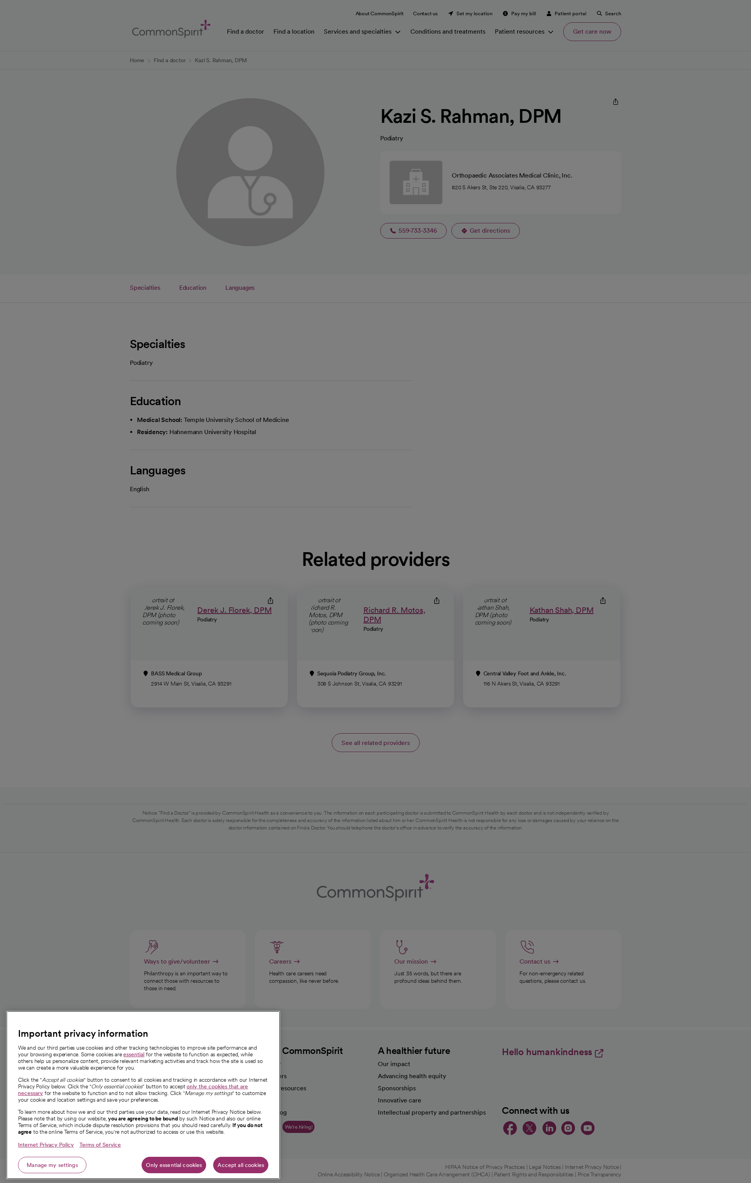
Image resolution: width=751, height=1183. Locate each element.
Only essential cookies (174, 1165)
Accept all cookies (240, 1165)
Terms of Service (100, 1145)
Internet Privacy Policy (46, 1145)
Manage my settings (52, 1165)
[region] (143, 1095)
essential (133, 1054)
